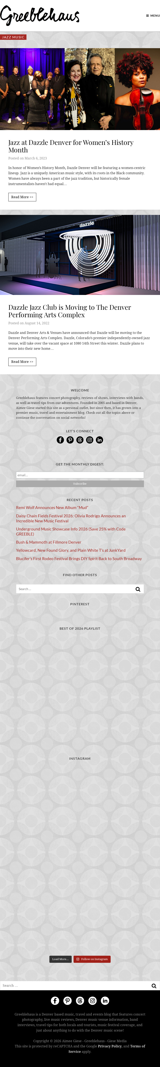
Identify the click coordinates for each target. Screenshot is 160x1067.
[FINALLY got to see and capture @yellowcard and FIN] (47, 934)
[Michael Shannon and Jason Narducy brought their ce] (112, 859)
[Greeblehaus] (39, 15)
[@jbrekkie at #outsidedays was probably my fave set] (47, 859)
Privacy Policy (110, 1046)
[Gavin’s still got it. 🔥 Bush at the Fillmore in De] (112, 897)
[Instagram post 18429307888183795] (47, 784)
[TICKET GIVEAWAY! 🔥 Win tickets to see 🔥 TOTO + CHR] (112, 821)
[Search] (138, 589)
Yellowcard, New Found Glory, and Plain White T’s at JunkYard (71, 550)
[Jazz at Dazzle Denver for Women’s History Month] (80, 89)
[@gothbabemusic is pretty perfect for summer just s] (47, 821)
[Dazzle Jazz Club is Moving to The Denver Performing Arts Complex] (80, 255)
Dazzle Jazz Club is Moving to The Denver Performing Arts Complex (69, 310)
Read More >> (22, 197)
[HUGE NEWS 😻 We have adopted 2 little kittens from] (112, 784)
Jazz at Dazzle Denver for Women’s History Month (70, 146)
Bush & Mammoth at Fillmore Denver (48, 542)
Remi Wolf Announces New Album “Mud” (52, 507)
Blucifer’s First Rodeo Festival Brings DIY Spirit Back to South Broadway (79, 558)
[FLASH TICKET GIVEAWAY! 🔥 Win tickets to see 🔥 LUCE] (47, 897)
